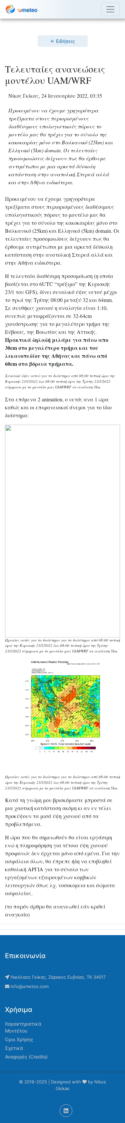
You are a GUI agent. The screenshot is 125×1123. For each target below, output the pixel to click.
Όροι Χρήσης (19, 1039)
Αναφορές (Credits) (26, 1056)
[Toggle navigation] (110, 9)
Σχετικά (14, 1048)
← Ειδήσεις (62, 41)
